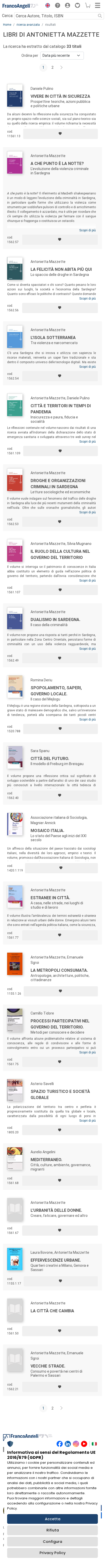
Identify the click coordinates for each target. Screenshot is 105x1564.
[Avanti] (62, 68)
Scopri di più (87, 230)
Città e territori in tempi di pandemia (61, 408)
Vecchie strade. (48, 1366)
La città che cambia (52, 1310)
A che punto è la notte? (57, 163)
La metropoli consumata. (59, 970)
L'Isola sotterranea (53, 337)
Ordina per (29, 55)
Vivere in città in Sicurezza (60, 96)
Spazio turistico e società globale (60, 1094)
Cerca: (7, 15)
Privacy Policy (52, 1552)
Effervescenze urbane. (56, 1260)
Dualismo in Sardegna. (55, 619)
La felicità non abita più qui (61, 269)
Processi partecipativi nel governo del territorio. (60, 1024)
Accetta (52, 1518)
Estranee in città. (50, 897)
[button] (46, 6)
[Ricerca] (100, 15)
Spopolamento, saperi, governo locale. (56, 690)
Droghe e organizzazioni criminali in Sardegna (58, 483)
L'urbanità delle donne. (56, 1210)
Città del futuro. (50, 758)
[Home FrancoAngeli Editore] (20, 6)
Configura (52, 1541)
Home (7, 24)
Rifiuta (52, 1530)
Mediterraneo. (46, 1159)
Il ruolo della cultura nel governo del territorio (60, 554)
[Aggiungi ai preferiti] (60, 134)
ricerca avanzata (28, 24)
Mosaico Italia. (47, 830)
